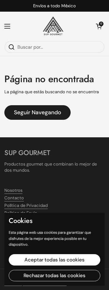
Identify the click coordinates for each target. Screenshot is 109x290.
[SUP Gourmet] (53, 26)
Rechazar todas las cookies (54, 275)
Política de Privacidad (26, 205)
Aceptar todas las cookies (54, 259)
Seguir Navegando (37, 112)
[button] (99, 26)
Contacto (14, 198)
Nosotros (13, 190)
